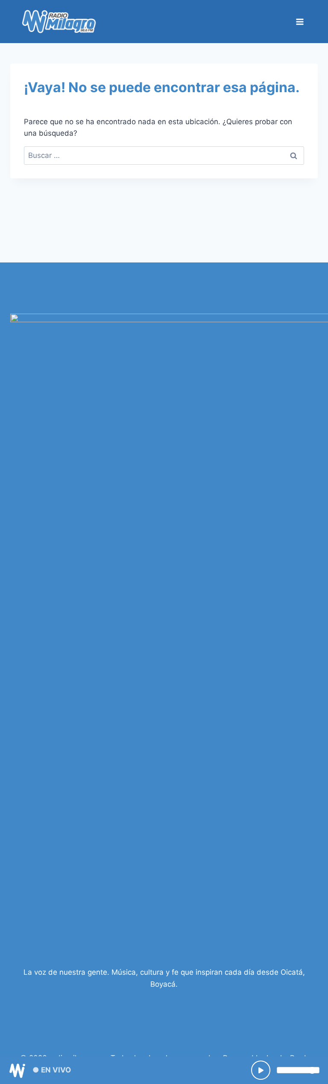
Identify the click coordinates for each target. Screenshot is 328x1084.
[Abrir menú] (300, 21)
